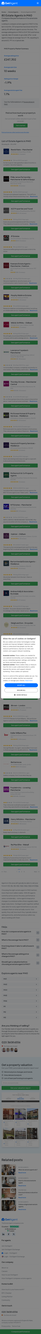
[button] (20, 695)
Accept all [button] (21, 685)
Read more (29, 681)
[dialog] (20, 667)
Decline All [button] (21, 690)
